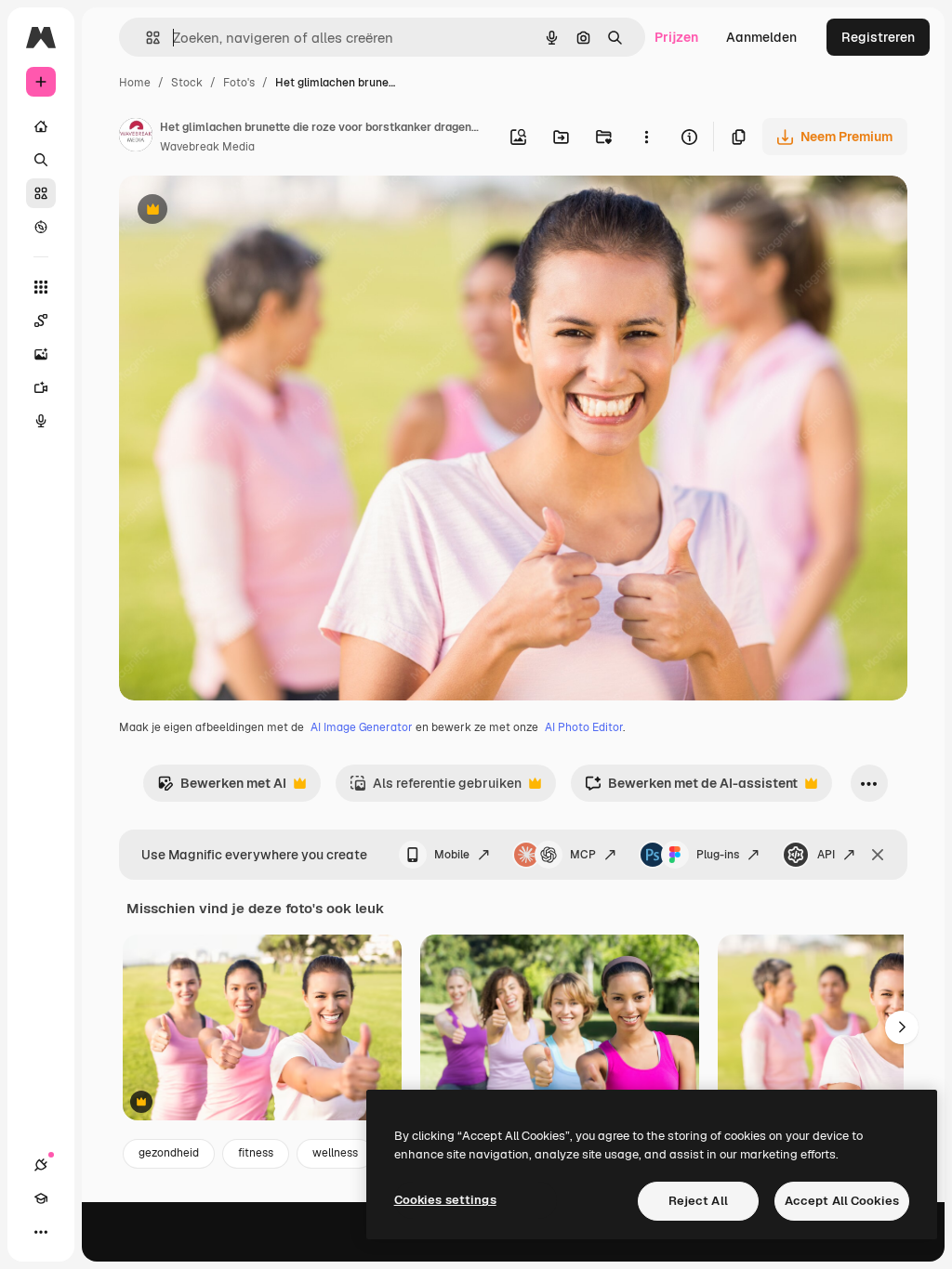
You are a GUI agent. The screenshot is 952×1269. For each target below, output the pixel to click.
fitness (255, 1152)
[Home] (41, 126)
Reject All (698, 1201)
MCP (583, 854)
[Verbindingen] (41, 1165)
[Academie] (41, 1198)
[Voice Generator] (41, 421)
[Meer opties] (646, 136)
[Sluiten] (877, 854)
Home (135, 82)
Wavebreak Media (207, 146)
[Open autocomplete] (145, 38)
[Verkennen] (41, 227)
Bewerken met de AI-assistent (691, 788)
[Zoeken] (41, 160)
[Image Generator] (41, 354)
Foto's (239, 82)
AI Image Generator (362, 727)
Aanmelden (761, 37)
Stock (187, 82)
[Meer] (41, 1232)
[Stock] (41, 193)
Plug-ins (717, 854)
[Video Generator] (41, 387)
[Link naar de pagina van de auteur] (135, 137)
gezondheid (169, 1152)
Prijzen (676, 37)
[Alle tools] (41, 287)
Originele (241, 211)
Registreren (878, 37)
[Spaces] (41, 320)
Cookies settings (445, 1200)
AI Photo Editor (584, 727)
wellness (335, 1152)
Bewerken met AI (221, 788)
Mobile (451, 854)
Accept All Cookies (842, 1201)
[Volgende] (902, 1027)
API (826, 854)
